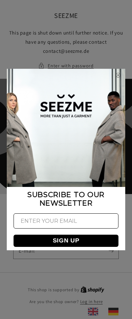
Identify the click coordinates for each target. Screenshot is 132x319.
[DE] (115, 311)
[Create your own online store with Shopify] (92, 290)
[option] (115, 311)
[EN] (95, 311)
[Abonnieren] (111, 250)
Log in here (91, 301)
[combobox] (95, 311)
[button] (65, 66)
